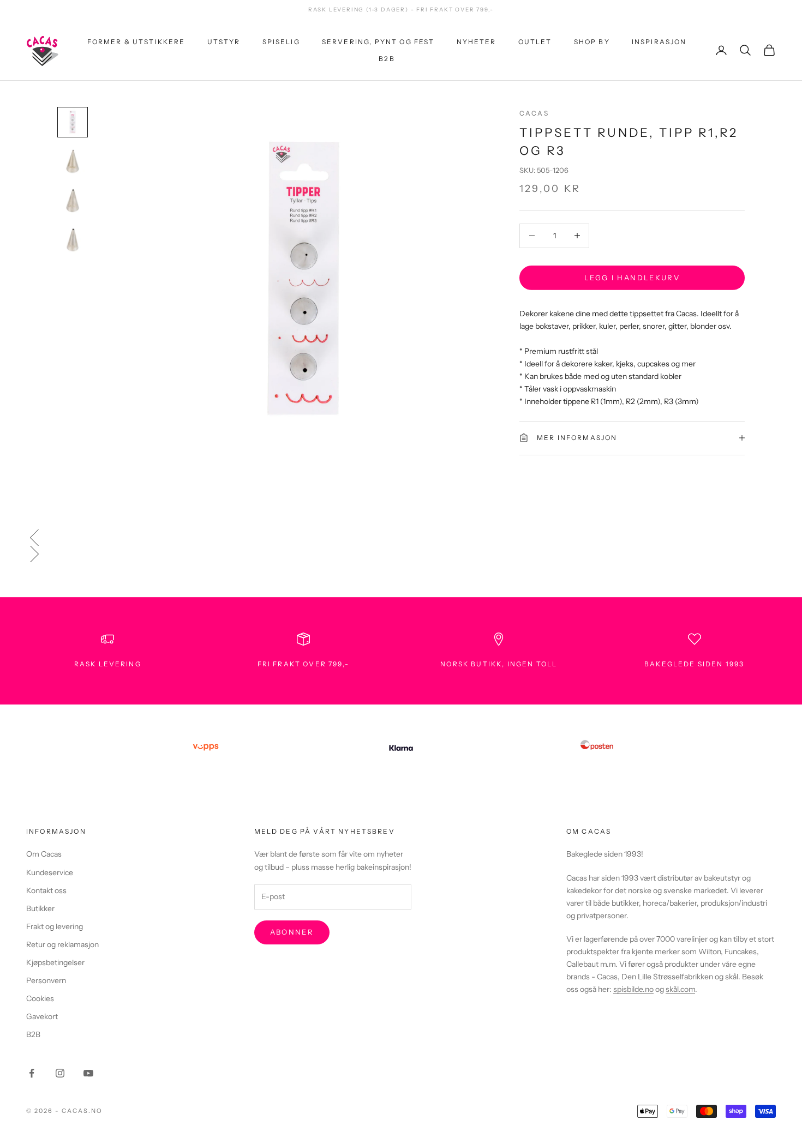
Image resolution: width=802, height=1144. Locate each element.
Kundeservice (49, 872)
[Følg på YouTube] (88, 1073)
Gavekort (42, 1016)
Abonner (292, 932)
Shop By (592, 42)
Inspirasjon (659, 42)
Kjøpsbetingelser (55, 962)
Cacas (534, 113)
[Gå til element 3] (72, 200)
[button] (401, 537)
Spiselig (281, 42)
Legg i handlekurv (632, 277)
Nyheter (476, 42)
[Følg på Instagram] (60, 1073)
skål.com (680, 989)
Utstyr (224, 42)
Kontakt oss (46, 890)
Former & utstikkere (136, 42)
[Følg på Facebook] (31, 1073)
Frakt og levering (54, 926)
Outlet (535, 42)
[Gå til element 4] (72, 240)
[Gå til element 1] (72, 122)
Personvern (46, 980)
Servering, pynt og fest (378, 42)
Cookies (40, 998)
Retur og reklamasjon (62, 944)
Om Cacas (44, 854)
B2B (386, 58)
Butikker (40, 908)
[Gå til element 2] (72, 161)
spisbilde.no (633, 989)
